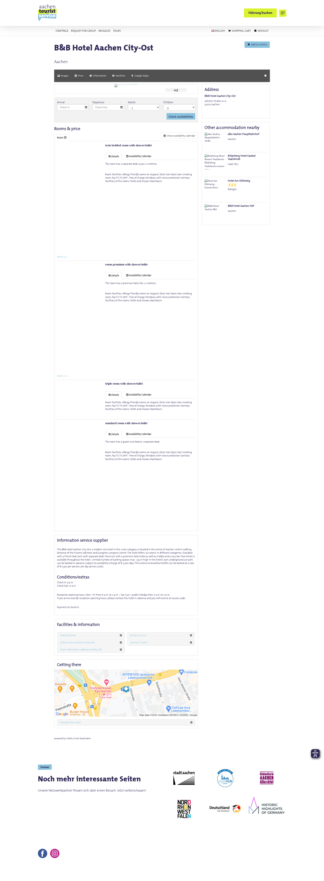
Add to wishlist (258, 45)
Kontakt (173, 873)
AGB (207, 873)
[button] (282, 13)
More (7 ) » (62, 376)
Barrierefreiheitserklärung (268, 873)
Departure (98, 102)
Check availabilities (181, 116)
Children (168, 102)
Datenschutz (224, 873)
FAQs (241, 873)
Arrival (61, 102)
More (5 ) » (62, 257)
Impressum (191, 873)
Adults (132, 102)
